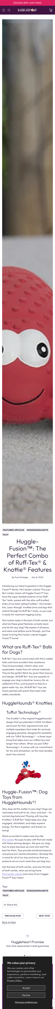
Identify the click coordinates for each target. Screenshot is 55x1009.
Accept (26, 987)
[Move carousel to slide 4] (30, 955)
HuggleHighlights (37, 530)
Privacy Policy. (14, 980)
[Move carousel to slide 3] (28, 955)
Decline (26, 995)
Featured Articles (13, 530)
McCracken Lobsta (12, 874)
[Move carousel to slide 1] (24, 955)
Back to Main (9, 922)
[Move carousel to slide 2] (26, 955)
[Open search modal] (9, 10)
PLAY (5, 534)
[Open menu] (3, 10)
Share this (12, 904)
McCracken (8, 839)
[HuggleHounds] (27, 10)
